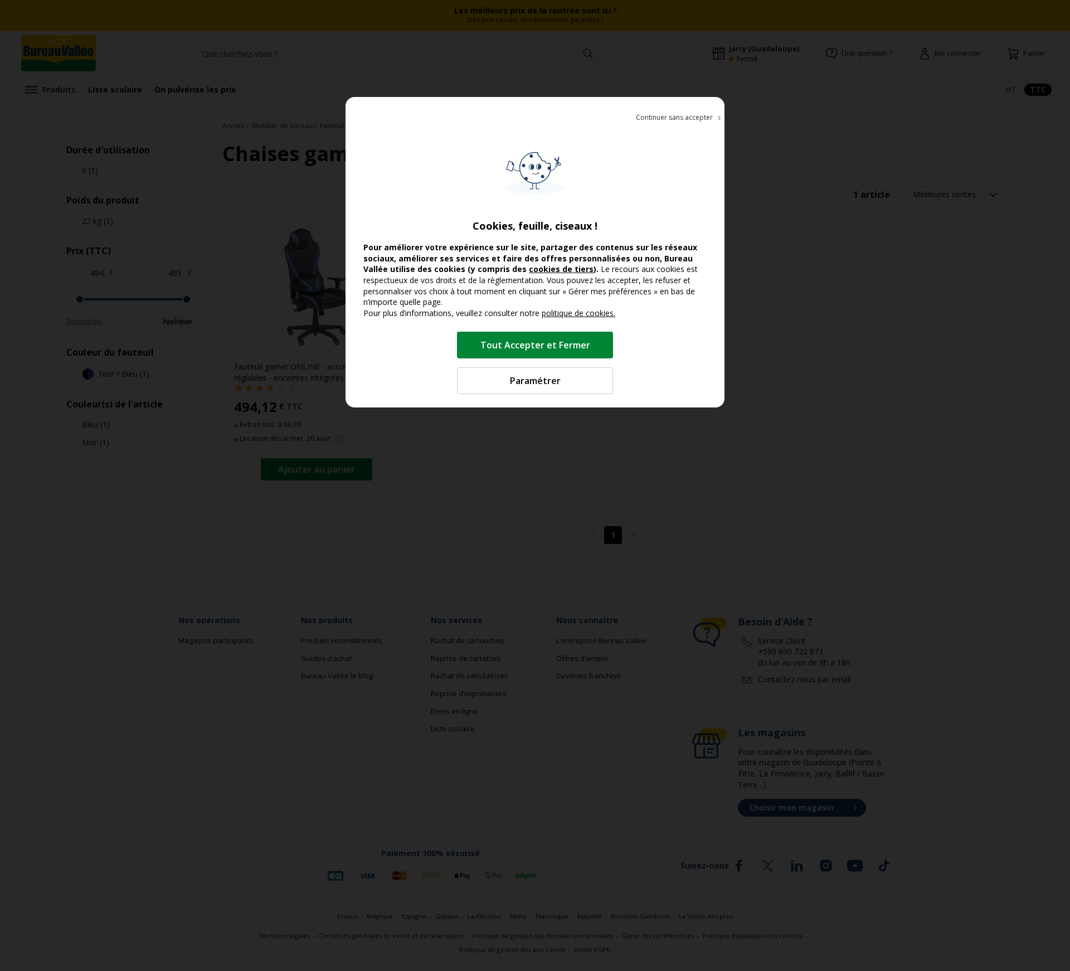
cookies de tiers (561, 269)
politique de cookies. (578, 313)
